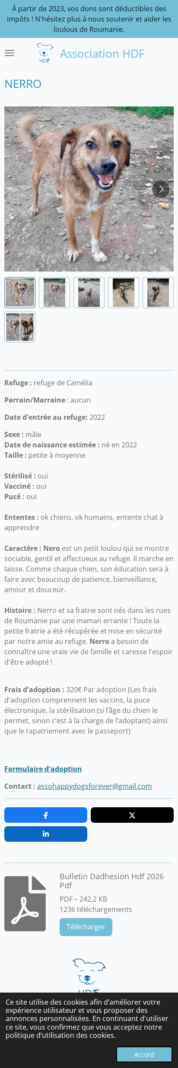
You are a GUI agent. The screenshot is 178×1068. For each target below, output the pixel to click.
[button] (19, 292)
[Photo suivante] (160, 189)
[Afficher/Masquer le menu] (9, 53)
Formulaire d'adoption (43, 769)
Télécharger (86, 926)
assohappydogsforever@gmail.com (94, 786)
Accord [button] (144, 1054)
